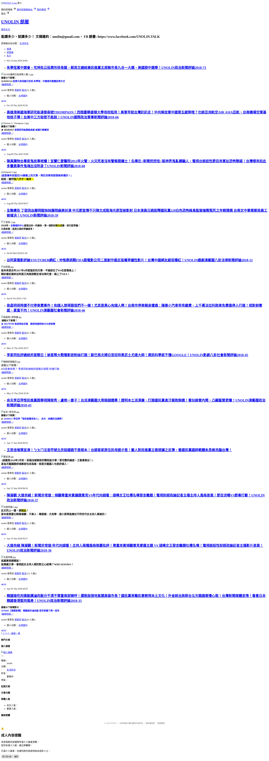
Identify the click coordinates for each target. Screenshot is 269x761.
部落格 (10, 52)
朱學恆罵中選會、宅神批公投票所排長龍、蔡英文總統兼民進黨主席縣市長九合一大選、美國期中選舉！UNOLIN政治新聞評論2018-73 (106, 67)
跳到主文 (5, 29)
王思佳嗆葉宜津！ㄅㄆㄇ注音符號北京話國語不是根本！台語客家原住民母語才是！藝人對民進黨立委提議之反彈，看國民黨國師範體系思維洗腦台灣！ (119, 450)
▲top (3, 100)
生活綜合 (24, 43)
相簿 (9, 49)
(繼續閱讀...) (7, 84)
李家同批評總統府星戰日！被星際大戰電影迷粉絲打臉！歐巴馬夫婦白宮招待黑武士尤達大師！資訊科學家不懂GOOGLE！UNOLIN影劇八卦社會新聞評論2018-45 (127, 355)
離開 (16, 757)
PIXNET (113, 723)
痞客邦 (18, 90)
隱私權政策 (150, 723)
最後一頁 (15, 633)
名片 (9, 56)
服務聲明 (161, 723)
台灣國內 (22, 96)
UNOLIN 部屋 (15, 21)
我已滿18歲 (6, 757)
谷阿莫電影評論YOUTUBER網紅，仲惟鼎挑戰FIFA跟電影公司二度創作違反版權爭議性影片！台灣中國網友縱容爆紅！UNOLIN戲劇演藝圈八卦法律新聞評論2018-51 (130, 260)
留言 (24, 90)
